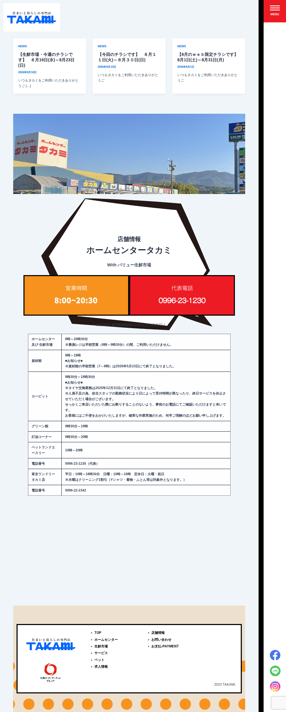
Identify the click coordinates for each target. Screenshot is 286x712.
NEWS (22, 46)
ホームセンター (106, 639)
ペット (99, 660)
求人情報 (101, 666)
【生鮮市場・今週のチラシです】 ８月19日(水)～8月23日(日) (46, 60)
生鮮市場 (101, 646)
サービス (101, 653)
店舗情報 (158, 632)
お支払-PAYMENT (165, 646)
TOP (97, 632)
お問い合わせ (161, 639)
